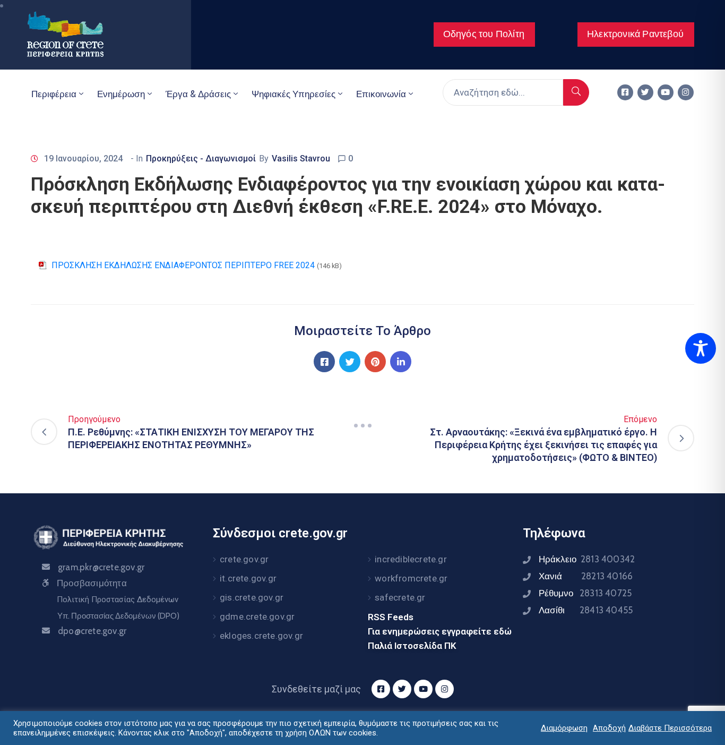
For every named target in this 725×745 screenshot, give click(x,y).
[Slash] (362, 425)
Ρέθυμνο (585, 593)
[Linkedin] (400, 361)
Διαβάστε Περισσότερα (670, 728)
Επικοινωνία (381, 94)
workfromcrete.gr (411, 578)
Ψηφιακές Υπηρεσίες (293, 94)
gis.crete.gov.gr (251, 597)
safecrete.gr (400, 597)
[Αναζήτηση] (576, 92)
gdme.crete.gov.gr (257, 616)
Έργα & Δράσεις (198, 94)
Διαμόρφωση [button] (564, 728)
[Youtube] (666, 92)
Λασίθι (586, 610)
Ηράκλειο (587, 559)
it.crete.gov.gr (248, 578)
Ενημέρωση (121, 94)
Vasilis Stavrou (301, 158)
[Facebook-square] (625, 92)
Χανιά (586, 576)
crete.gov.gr (244, 559)
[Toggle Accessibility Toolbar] (700, 348)
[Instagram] (686, 92)
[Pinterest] (375, 361)
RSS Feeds (390, 617)
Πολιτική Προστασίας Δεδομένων (117, 599)
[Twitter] (645, 92)
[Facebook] (324, 361)
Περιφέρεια (53, 94)
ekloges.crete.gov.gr (261, 635)
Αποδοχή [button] (609, 728)
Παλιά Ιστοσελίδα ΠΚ (412, 645)
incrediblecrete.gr (411, 559)
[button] (484, 34)
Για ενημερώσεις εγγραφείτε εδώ (440, 631)
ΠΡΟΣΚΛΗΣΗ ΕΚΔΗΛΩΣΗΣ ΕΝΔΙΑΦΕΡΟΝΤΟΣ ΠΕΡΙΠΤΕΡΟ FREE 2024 (183, 265)
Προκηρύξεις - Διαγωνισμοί (201, 158)
